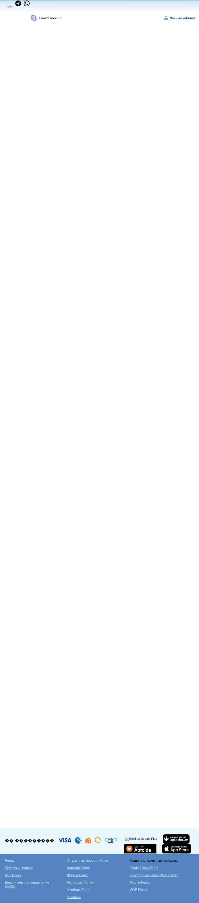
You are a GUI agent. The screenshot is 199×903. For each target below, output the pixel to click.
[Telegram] (18, 5)
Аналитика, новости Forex (87, 860)
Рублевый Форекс (19, 868)
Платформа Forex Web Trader (154, 875)
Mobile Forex (140, 882)
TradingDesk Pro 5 (144, 868)
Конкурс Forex (78, 868)
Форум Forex (77, 875)
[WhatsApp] (26, 5)
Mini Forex (13, 875)
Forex (9, 860)
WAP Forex (138, 890)
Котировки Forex (80, 882)
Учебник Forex (78, 890)
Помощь (74, 897)
